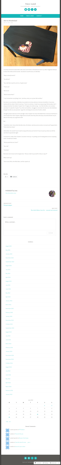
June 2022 (8, 289)
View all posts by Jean (11, 193)
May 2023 (8, 273)
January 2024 (9, 254)
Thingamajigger (8, 204)
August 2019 (9, 332)
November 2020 (10, 308)
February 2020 (9, 312)
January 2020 (9, 316)
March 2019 (8, 343)
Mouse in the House (23, 438)
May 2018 (8, 378)
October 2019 (9, 324)
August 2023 (9, 265)
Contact (39, 16)
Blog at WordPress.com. (30, 462)
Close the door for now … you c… (23, 442)
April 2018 (8, 382)
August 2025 (9, 246)
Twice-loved (30, 16)
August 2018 (9, 367)
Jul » (10, 421)
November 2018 (10, 359)
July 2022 (8, 285)
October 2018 (9, 363)
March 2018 (8, 386)
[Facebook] (25, 9)
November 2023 (10, 258)
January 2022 (9, 300)
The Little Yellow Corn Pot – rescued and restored (44, 209)
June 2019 (8, 339)
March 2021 (8, 304)
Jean (12, 22)
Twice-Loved (30, 4)
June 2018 (8, 375)
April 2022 (8, 297)
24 (9, 417)
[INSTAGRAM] (35, 458)
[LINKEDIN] (29, 458)
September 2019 (10, 328)
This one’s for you (19, 434)
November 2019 (10, 320)
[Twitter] (32, 9)
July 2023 (8, 269)
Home (21, 16)
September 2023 (10, 261)
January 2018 (9, 394)
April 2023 (8, 277)
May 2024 (8, 250)
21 (37, 414)
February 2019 (9, 347)
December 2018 (10, 355)
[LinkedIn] (29, 9)
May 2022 (8, 293)
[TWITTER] (32, 458)
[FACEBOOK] (25, 458)
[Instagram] (35, 9)
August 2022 (9, 281)
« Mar (7, 421)
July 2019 (8, 336)
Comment (50, 233)
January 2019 (9, 351)
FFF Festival (21, 429)
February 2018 (9, 390)
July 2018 (8, 371)
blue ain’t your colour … (21, 446)
